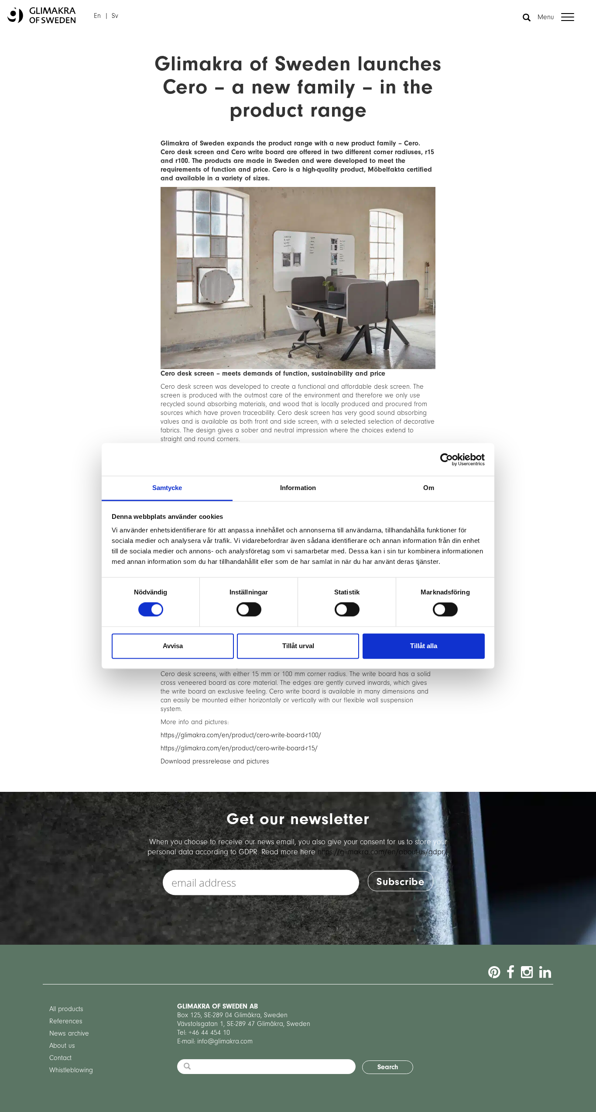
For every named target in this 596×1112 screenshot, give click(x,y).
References (65, 1021)
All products (66, 1009)
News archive (69, 1033)
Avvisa (173, 645)
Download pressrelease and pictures (215, 761)
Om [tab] (428, 487)
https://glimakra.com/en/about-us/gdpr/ (382, 851)
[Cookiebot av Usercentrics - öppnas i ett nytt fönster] (446, 459)
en (97, 16)
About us (62, 1046)
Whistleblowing (71, 1070)
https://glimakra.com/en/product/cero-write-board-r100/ (241, 735)
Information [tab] (298, 487)
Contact (60, 1058)
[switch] (248, 610)
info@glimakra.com (225, 1041)
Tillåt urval (298, 645)
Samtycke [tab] (167, 487)
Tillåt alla (423, 645)
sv (115, 16)
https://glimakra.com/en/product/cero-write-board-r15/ (239, 748)
